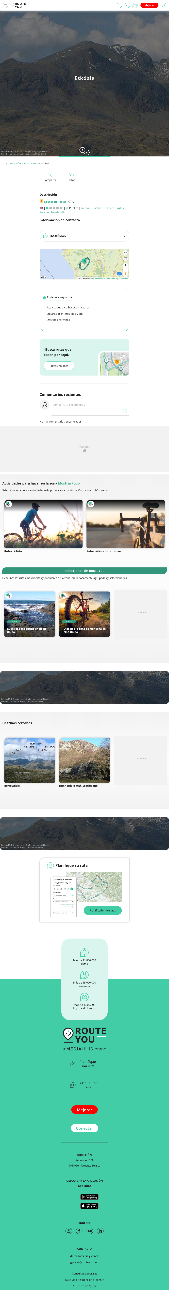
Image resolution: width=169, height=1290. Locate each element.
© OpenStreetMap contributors (116, 278)
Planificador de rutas (103, 910)
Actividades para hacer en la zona (67, 307)
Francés (109, 208)
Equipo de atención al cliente (86, 1280)
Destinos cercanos (58, 320)
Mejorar (149, 5)
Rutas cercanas (59, 366)
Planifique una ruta (88, 1063)
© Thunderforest (96, 278)
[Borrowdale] (29, 760)
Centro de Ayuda (86, 1286)
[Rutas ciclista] (43, 524)
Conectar (84, 1128)
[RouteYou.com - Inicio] (18, 5)
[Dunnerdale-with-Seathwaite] (84, 760)
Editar (71, 180)
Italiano (44, 212)
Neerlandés (58, 212)
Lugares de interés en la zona (64, 314)
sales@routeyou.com (85, 1262)
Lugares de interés (12, 163)
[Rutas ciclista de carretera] (125, 524)
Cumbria (38, 163)
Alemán (85, 208)
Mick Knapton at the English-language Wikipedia (29, 151)
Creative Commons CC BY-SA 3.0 (32, 154)
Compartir (50, 180)
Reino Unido (27, 163)
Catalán (97, 208)
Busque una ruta (88, 1084)
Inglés (120, 208)
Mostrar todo (69, 483)
